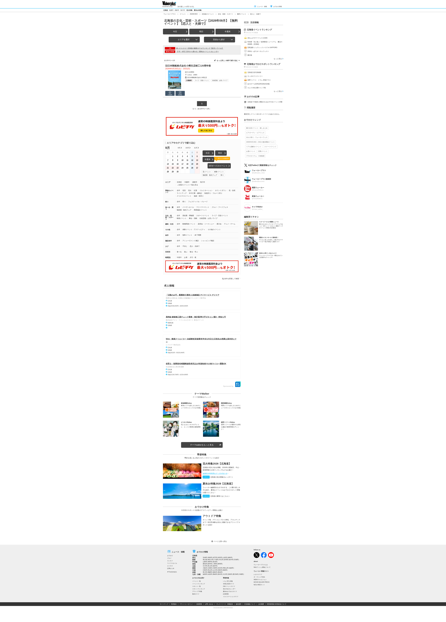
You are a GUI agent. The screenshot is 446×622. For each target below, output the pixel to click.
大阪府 (205, 568)
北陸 (194, 566)
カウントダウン (220, 190)
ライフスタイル (172, 563)
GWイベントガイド (229, 586)
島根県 (225, 570)
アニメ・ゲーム (229, 224)
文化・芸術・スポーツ (225, 14)
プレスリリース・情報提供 (224, 604)
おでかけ (170, 555)
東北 (194, 558)
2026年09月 (194, 14)
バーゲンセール (188, 207)
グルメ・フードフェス (220, 207)
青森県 (210, 557)
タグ (167, 246)
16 (178, 164)
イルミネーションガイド (230, 596)
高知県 (220, 572)
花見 (184, 190)
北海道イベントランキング (259, 29)
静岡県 (220, 564)
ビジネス (170, 566)
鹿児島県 (235, 574)
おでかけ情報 (277, 6)
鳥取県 (220, 570)
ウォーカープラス (170, 14)
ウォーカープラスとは (261, 565)
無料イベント (241, 14)
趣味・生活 (169, 224)
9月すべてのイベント (218, 166)
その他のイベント (214, 229)
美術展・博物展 (188, 215)
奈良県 (220, 568)
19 (192, 164)
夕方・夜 (193, 257)
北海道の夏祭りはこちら (215, 496)
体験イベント (219, 172)
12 (192, 160)
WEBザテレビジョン (260, 579)
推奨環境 (199, 604)
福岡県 (205, 574)
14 (168, 164)
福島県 (230, 557)
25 (187, 168)
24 (182, 168)
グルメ (169, 558)
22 (173, 168)
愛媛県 (210, 572)
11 (187, 160)
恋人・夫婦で (195, 246)
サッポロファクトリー (255, 76)
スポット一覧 (196, 586)
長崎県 (215, 574)
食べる (179, 252)
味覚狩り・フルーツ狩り (213, 193)
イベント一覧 (196, 581)
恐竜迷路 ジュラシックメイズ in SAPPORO (262, 47)
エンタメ (170, 561)
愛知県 (205, 564)
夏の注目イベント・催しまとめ (256, 128)
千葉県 (216, 559)
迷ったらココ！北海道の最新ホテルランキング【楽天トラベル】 (199, 48)
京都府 (210, 568)
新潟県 (215, 561)
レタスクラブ (258, 574)
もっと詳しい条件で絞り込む (227, 60)
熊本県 (220, 574)
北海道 (165, 10)
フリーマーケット (202, 207)
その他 (167, 230)
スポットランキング (198, 589)
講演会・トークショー (206, 224)
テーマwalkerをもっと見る (202, 445)
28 (168, 172)
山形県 (225, 557)
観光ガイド (195, 594)
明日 (201, 31)
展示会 (219, 224)
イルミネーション (206, 190)
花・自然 (232, 190)
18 (187, 164)
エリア (168, 182)
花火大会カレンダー (229, 589)
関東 (194, 560)
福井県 (215, 566)
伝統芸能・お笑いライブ (219, 80)
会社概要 (261, 604)
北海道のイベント (208, 14)
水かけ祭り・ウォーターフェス (256, 137)
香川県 (205, 572)
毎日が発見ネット (259, 585)
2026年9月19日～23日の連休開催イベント (260, 142)
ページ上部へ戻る (220, 541)
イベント (183, 14)
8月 (179, 148)
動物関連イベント (188, 224)
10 (182, 160)
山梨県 (205, 561)
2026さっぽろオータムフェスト (258, 51)
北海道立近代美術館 (254, 72)
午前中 (179, 257)
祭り (222, 175)
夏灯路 (250, 55)
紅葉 (195, 190)
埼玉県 (221, 559)
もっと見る (278, 59)
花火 (189, 190)
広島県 (205, 570)
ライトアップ (182, 193)
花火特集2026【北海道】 (217, 463)
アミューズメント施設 (190, 241)
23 (178, 168)
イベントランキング (198, 584)
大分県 (225, 574)
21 (168, 168)
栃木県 (231, 559)
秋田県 (220, 557)
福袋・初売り (199, 196)
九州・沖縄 (196, 574)
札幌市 (171, 10)
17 (182, 164)
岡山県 (210, 570)
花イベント (207, 172)
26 (192, 168)
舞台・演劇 (193, 218)
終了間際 (198, 235)
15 (173, 164)
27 (197, 168)
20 (197, 164)
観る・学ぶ (194, 252)
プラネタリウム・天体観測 (255, 156)
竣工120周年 (189, 72)
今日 (175, 31)
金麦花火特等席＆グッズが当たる (215, 473)
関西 (194, 568)
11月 (195, 148)
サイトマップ (164, 604)
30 (178, 172)
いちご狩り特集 (228, 581)
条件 (167, 235)
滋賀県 (231, 568)
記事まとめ (170, 568)
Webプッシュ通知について (262, 567)
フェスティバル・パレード (198, 201)
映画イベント (182, 218)
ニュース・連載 (262, 6)
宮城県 (205, 557)
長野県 (210, 561)
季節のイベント (169, 191)
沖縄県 (241, 574)
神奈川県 (210, 559)
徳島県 (215, 572)
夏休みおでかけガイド (230, 591)
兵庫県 (215, 568)
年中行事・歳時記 (195, 193)
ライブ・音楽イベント (202, 80)
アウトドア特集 (212, 515)
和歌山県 (225, 568)
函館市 (177, 10)
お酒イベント (250, 151)
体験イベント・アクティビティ (193, 229)
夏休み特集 (198, 10)
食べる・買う (169, 208)
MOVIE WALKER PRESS (261, 582)
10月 (187, 148)
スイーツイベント (270, 147)
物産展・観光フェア (210, 175)
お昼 (185, 257)
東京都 (205, 559)
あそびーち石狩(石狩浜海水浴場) (259, 84)
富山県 (210, 566)
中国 (194, 570)
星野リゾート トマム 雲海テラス (259, 80)
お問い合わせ (209, 604)
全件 (178, 190)
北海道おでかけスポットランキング (263, 64)
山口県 (215, 570)
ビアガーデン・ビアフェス (255, 133)
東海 (194, 564)
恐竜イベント (262, 151)
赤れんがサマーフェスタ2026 (257, 38)
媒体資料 (238, 604)
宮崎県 (230, 574)
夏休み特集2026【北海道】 (218, 483)
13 (197, 160)
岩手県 (215, 557)
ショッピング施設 (207, 241)
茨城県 (236, 559)
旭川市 (182, 10)
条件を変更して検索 (231, 279)
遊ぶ (185, 252)
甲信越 (194, 562)
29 (173, 172)
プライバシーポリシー (186, 604)
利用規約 (174, 604)
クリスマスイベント (184, 196)
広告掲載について (249, 604)
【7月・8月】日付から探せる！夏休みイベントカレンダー (197, 51)
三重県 (215, 564)
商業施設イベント (200, 210)
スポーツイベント (202, 215)
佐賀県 (210, 574)
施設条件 (168, 241)
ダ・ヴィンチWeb (259, 577)
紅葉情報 (226, 594)
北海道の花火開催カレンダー (217, 477)
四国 (194, 572)
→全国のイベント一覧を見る (187, 185)
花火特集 (189, 10)
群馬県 (226, 559)
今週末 (228, 31)
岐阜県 (210, 564)
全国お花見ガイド (228, 584)
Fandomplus (173, 572)
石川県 (205, 566)
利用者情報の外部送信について (276, 604)
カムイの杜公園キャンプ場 (257, 88)
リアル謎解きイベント (253, 147)
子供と (184, 246)
